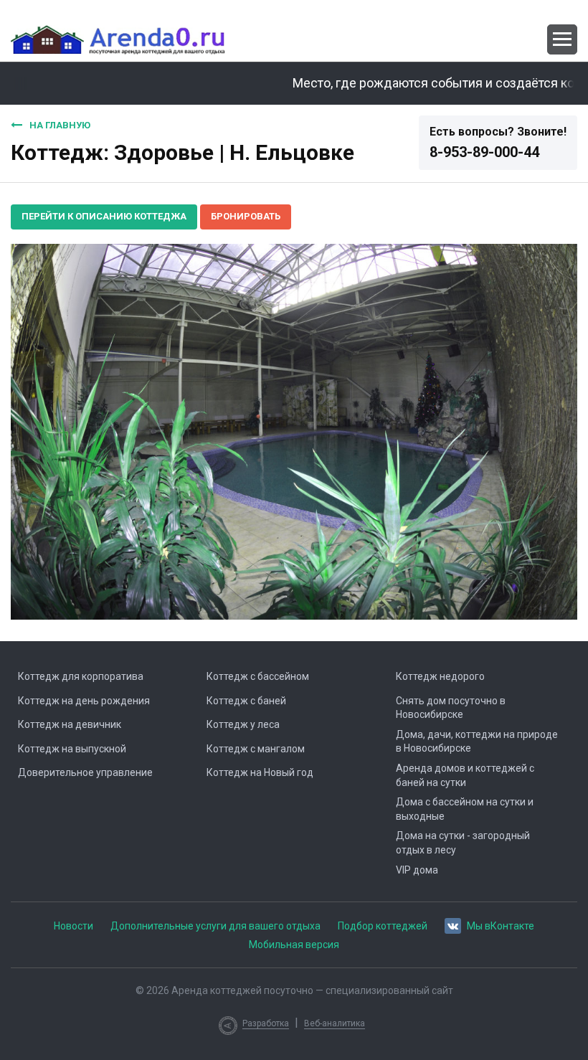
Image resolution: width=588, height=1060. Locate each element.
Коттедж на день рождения (84, 700)
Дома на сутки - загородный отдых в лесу (463, 843)
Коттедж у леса (243, 724)
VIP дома (417, 870)
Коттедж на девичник (69, 724)
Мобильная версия (294, 944)
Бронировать (245, 216)
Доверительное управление (85, 772)
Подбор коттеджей (382, 926)
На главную (59, 125)
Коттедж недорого (440, 676)
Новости (73, 926)
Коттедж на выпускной (72, 748)
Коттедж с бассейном (258, 676)
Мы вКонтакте (500, 926)
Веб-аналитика (334, 1023)
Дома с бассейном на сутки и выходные (465, 809)
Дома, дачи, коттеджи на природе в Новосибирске (477, 741)
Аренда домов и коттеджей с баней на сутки (465, 775)
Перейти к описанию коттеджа (104, 216)
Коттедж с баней (246, 700)
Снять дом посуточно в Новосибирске (451, 708)
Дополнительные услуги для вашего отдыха (215, 926)
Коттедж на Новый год (260, 772)
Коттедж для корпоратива (80, 676)
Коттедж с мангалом (256, 748)
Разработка (265, 1023)
